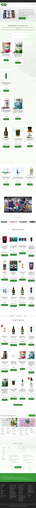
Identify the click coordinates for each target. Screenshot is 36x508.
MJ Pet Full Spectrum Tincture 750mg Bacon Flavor (22, 390)
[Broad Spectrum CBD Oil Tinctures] (22, 290)
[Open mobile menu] (35, 4)
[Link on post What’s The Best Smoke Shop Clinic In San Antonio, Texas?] (14, 449)
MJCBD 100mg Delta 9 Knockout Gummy (22, 246)
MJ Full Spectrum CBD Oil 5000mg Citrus (30, 139)
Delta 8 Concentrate (14, 434)
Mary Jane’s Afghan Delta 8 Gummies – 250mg (18, 139)
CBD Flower (21, 434)
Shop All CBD (32, 415)
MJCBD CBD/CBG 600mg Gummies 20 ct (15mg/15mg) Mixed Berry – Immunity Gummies (4, 391)
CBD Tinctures (5, 85)
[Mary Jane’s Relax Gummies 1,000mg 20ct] (14, 239)
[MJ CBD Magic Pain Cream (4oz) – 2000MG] (6, 170)
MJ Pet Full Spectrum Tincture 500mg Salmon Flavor (31, 390)
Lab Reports (2, 490)
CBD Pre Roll (6, 299)
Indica (24, 248)
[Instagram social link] (30, 496)
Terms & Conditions (3, 495)
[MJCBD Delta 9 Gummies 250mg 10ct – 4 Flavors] (14, 355)
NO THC (19, 58)
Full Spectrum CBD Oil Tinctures (6, 139)
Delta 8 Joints (9, 430)
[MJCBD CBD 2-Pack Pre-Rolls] (5, 290)
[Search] (31, 4)
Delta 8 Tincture (3, 431)
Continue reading (14, 462)
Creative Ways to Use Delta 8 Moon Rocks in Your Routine (28, 456)
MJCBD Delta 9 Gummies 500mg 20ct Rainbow (31, 298)
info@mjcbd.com (30, 488)
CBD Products (17, 114)
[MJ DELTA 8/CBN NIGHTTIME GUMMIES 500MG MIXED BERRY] (6, 103)
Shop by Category (19, 315)
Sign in (2, 494)
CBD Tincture (22, 428)
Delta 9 (4, 57)
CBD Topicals (6, 180)
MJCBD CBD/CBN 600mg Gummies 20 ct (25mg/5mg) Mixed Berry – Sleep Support (18, 111)
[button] (18, 63)
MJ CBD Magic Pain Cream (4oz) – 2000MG (6, 178)
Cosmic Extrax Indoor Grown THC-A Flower (13, 273)
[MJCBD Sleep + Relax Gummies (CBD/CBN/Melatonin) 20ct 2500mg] (31, 239)
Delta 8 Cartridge (3, 434)
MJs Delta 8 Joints (12, 494)
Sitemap (2, 497)
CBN (34, 275)
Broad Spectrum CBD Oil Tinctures (22, 298)
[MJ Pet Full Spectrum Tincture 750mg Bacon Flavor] (22, 382)
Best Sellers (2, 56)
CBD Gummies (21, 57)
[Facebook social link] (28, 496)
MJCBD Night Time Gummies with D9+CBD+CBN (31, 273)
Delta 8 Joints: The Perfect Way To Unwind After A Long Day (3, 452)
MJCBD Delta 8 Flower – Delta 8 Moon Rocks (13, 496)
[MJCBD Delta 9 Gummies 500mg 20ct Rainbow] (31, 290)
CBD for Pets (23, 393)
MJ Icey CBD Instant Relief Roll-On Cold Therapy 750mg (18, 178)
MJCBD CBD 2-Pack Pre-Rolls (4, 298)
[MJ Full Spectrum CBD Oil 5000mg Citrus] (29, 132)
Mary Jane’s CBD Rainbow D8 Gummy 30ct (4, 362)
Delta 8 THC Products (13, 486)
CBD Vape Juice (26, 430)
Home (2, 486)
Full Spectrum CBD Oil (32, 432)
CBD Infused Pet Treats (22, 273)
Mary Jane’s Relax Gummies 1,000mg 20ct (13, 246)
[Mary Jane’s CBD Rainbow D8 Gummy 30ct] (5, 355)
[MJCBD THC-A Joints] (5, 265)
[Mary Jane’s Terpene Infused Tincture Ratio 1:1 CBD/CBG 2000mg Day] (6, 75)
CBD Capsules (21, 430)
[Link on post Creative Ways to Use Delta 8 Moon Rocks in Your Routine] (28, 449)
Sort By (25, 315)
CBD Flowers (2, 299)
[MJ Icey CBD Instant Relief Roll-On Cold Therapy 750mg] (18, 170)
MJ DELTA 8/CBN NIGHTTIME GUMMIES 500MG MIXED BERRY (6, 111)
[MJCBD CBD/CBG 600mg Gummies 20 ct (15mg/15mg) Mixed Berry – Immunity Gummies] (5, 382)
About (2, 488)
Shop (1, 489)
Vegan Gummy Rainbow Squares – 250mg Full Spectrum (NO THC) (18, 55)
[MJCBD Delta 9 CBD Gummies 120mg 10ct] (6, 47)
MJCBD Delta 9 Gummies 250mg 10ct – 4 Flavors (13, 362)
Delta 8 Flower (8, 429)
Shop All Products (11, 315)
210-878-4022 (30, 486)
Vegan (21, 58)
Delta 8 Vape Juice (12, 488)
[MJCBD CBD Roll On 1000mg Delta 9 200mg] (29, 170)
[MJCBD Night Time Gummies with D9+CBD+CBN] (31, 265)
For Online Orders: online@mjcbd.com (30, 490)
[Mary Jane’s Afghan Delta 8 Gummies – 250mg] (18, 132)
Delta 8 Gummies (3, 250)
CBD (2, 85)
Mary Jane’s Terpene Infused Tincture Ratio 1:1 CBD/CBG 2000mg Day (6, 83)
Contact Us (2, 493)
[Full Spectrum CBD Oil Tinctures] (6, 132)
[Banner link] (9, 422)
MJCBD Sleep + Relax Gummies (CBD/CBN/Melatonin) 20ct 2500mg (32, 247)
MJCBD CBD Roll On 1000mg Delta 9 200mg (30, 178)
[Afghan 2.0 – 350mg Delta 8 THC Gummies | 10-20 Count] (5, 239)
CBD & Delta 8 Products (8, 56)
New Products (7, 57)
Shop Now (22, 18)
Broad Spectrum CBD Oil (31, 429)
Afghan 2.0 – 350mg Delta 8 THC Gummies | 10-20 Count (4, 247)
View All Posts (18, 467)
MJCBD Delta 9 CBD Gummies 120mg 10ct (6, 55)
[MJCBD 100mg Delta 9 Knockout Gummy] (22, 239)
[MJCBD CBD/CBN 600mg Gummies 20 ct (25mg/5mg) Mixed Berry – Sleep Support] (18, 103)
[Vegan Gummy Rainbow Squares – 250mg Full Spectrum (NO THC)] (18, 47)
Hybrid (22, 248)
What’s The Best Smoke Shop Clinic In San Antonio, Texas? (14, 456)
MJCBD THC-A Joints (4, 273)
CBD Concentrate (27, 433)
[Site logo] (4, 4)
